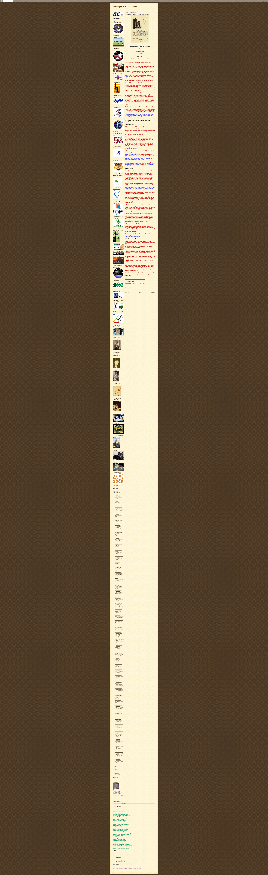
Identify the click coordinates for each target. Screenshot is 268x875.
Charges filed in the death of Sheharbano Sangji (119, 498)
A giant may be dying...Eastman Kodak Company (118, 635)
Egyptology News (119, 858)
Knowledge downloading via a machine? (119, 557)
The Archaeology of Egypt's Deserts (122, 860)
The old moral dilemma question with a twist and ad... (119, 753)
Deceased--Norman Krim (119, 539)
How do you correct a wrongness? (118, 670)
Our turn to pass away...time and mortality (118, 526)
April (116, 771)
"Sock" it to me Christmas (119, 576)
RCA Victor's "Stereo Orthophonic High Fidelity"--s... (118, 735)
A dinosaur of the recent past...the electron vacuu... (119, 708)
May (116, 770)
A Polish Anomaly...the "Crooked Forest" (118, 595)
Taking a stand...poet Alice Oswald (118, 706)
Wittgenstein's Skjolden (119, 618)
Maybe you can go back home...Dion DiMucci (119, 655)
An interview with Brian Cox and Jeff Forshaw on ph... (119, 690)
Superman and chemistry (119, 613)
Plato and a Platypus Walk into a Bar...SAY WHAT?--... (119, 650)
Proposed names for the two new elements (119, 750)
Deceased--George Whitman (118, 612)
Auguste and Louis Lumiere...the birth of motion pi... (119, 504)
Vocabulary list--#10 (118, 554)
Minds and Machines (118, 653)
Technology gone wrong (119, 560)
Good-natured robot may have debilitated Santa (119, 617)
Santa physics (117, 563)
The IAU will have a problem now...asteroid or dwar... (119, 676)
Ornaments (117, 566)
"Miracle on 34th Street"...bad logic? (118, 573)
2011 (115, 491)
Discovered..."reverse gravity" (118, 513)
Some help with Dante (118, 688)
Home (140, 292)
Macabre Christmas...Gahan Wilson (118, 552)
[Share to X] (142, 283)
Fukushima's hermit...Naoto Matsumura (118, 547)
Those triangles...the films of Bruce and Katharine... (119, 739)
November (117, 763)
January (116, 776)
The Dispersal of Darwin (120, 861)
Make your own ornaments (117, 660)
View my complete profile (117, 801)
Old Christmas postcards (119, 516)
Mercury (116, 789)
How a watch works (118, 722)
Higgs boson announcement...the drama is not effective (119, 684)
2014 (115, 487)
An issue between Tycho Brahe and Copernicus (119, 642)
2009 (115, 778)
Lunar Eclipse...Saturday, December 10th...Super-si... (119, 747)
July (116, 767)
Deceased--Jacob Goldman (117, 530)
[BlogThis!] (140, 283)
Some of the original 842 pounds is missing (119, 681)
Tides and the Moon (118, 721)
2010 (115, 777)
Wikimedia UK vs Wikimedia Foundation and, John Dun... (119, 541)
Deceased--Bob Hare (118, 515)
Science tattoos (117, 502)
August (116, 766)
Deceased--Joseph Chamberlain (118, 648)
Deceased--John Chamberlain (117, 535)
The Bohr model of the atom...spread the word (119, 583)
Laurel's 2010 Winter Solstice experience (118, 508)
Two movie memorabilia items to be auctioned (119, 630)
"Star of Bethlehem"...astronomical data (119, 579)
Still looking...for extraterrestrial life (118, 720)
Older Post (153, 292)
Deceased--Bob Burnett (118, 667)
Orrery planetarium (118, 700)
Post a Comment (128, 289)
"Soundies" (117, 698)
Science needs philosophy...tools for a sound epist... (119, 716)
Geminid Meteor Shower (119, 620)
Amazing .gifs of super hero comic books (118, 744)
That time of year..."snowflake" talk (119, 711)
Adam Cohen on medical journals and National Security (119, 510)
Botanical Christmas (118, 581)
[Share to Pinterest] (145, 283)
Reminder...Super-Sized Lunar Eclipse (119, 672)
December (117, 492)
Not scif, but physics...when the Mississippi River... (118, 586)
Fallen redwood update (118, 637)
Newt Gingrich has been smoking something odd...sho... (119, 645)
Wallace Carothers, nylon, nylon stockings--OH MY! (119, 606)
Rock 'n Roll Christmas (118, 528)
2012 (115, 489)
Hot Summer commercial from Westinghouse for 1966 (119, 732)
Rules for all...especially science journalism (119, 662)
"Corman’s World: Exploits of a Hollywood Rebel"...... (119, 591)
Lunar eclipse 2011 (118, 666)
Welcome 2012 (117, 493)
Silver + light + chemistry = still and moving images (119, 725)
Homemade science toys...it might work (118, 633)
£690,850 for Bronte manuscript (118, 610)
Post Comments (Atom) (134, 295)
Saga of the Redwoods (118, 621)
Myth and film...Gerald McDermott (118, 742)
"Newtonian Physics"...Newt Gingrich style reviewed (118, 624)
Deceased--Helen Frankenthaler (118, 496)
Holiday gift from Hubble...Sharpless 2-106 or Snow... (119, 599)
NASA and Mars (117, 615)
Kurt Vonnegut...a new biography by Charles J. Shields (119, 728)
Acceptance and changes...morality (118, 523)
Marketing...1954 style (118, 673)
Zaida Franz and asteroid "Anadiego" (119, 518)
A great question (117, 597)
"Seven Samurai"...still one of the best (118, 604)
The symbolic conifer (118, 567)
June (116, 769)
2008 (115, 780)
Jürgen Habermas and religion (118, 545)
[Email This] (138, 283)
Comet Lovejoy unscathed (119, 588)
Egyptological (118, 857)
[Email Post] (136, 283)
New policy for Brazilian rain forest (119, 693)
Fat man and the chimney (119, 564)
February (116, 774)
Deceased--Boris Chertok (119, 601)
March (116, 773)
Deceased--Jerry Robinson (119, 686)
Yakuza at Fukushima (118, 550)
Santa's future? (117, 562)
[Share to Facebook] (143, 283)
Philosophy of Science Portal (125, 6)
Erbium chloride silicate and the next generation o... (119, 759)
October (116, 765)
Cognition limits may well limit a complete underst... (119, 696)
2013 (115, 488)
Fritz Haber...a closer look (119, 701)
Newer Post (127, 292)
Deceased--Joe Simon (118, 593)
